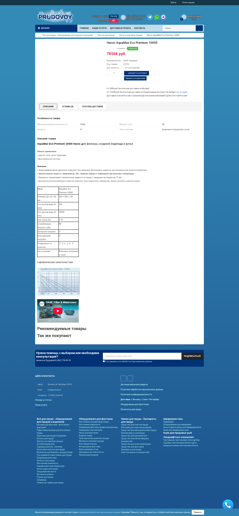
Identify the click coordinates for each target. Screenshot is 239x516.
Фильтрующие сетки (88, 449)
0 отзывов (121, 48)
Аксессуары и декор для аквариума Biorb (182, 427)
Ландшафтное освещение (178, 437)
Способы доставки (92, 106)
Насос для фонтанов (88, 433)
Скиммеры (41, 480)
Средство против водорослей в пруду (138, 430)
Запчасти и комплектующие (50, 441)
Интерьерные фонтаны (89, 446)
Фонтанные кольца (88, 444)
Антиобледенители (46, 444)
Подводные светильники (90, 430)
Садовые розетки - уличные (49, 447)
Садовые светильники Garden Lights (180, 443)
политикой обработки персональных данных (99, 512)
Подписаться (192, 356)
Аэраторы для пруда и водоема (51, 436)
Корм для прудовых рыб (177, 432)
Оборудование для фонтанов (135, 404)
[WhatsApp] (156, 17)
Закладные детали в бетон (91, 452)
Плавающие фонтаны (47, 458)
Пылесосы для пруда (131, 409)
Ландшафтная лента (46, 471)
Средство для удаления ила (134, 436)
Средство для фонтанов (132, 447)
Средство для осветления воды (136, 444)
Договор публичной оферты (134, 384)
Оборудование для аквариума (177, 424)
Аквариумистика (173, 418)
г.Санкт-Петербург (150, 399)
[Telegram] (149, 17)
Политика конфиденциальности (136, 394)
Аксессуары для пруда (47, 469)
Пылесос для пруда (46, 460)
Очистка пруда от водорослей (135, 452)
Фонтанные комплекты (47, 463)
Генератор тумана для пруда (50, 482)
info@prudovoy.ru (134, 19)
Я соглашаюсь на (128, 361)
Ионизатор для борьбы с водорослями (54, 452)
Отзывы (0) (67, 106)
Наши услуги (41, 405)
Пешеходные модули (88, 455)
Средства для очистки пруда (134, 425)
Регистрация (188, 2)
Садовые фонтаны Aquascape (50, 466)
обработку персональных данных (136, 361)
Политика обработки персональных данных (142, 389)
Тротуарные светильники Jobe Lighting (181, 440)
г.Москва (135, 399)
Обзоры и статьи (43, 400)
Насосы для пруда (45, 438)
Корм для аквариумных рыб (176, 430)
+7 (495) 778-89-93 (135, 16)
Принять (198, 512)
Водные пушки (85, 435)
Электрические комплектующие (94, 438)
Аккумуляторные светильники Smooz (180, 445)
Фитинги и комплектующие (91, 441)
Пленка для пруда (45, 477)
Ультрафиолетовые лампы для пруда (54, 455)
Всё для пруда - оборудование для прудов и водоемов (54, 420)
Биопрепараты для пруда (133, 433)
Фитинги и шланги (45, 474)
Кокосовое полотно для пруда (51, 449)
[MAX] (163, 17)
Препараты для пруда (131, 449)
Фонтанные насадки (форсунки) (94, 422)
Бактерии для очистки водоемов (136, 427)
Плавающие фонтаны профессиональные (98, 427)
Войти (173, 2)
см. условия (181, 92)
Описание (48, 106)
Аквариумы (168, 422)
